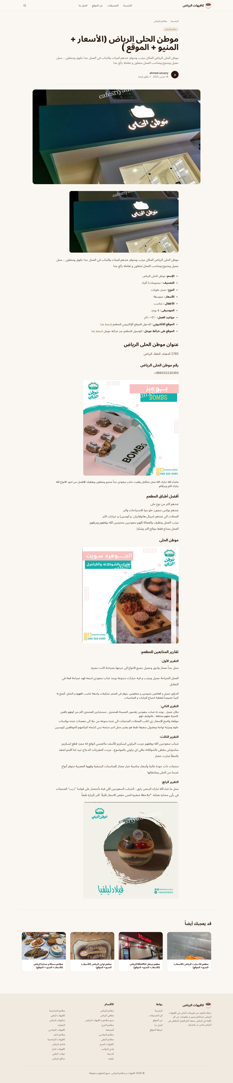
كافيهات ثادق (58, 1048)
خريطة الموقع (156, 1029)
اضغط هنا (97, 331)
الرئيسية (127, 5)
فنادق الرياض (58, 1044)
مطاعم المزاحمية (57, 1010)
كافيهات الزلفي (58, 1015)
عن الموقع (97, 5)
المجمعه (110, 1029)
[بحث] (25, 5)
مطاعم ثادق (59, 1034)
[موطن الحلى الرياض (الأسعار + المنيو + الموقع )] (116, 222)
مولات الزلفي (58, 1053)
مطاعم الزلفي (107, 1039)
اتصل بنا (83, 5)
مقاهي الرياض (107, 1015)
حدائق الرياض (58, 1058)
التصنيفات (113, 5)
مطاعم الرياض (160, 21)
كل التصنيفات (156, 1015)
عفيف (111, 1058)
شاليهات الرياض (57, 1020)
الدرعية (110, 1053)
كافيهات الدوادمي (56, 1029)
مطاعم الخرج (108, 1024)
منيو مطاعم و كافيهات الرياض (99, 1020)
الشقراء (61, 1024)
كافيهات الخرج (107, 1044)
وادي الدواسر (108, 1048)
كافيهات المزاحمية (56, 1039)
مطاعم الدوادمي (106, 1034)
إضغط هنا (106, 324)
